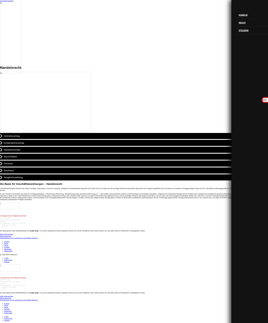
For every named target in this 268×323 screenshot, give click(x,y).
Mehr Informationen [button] (6, 234)
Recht (242, 22)
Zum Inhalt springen (6, 1)
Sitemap (7, 262)
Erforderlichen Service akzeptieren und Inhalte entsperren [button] (19, 238)
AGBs (6, 258)
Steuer (6, 245)
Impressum (7, 249)
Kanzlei (243, 14)
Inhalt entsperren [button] (5, 236)
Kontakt (7, 247)
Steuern (243, 30)
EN (265, 100)
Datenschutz (8, 251)
